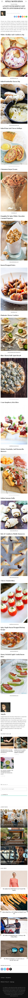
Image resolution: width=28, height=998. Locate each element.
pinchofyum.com (14, 312)
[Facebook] (2, 969)
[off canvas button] (2, 1)
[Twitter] (1, 730)
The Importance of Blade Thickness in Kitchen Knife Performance (7, 751)
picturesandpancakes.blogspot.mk (14, 352)
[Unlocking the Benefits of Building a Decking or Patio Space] (14, 836)
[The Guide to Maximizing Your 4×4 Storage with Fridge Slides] (14, 926)
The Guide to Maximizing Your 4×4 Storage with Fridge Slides (14, 936)
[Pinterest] (7, 969)
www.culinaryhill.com (14, 530)
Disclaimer (8, 977)
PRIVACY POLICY (5, 982)
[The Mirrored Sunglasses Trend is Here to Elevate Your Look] (14, 949)
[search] (26, 1)
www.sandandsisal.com (14, 695)
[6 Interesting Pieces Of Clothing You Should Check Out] (14, 903)
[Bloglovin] (10, 969)
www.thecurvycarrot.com (14, 624)
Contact (3, 977)
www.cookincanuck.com (14, 577)
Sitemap (12, 982)
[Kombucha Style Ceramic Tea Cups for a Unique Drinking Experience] (20, 742)
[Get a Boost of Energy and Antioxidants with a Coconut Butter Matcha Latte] (7, 762)
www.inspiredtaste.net (14, 651)
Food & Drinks (14, 4)
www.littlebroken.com (14, 78)
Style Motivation (14, 1)
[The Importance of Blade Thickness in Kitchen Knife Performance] (7, 742)
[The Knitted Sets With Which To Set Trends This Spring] (14, 879)
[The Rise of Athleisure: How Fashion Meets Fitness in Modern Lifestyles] (14, 855)
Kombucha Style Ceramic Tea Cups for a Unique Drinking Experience (20, 751)
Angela (7, 13)
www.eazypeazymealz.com (14, 125)
